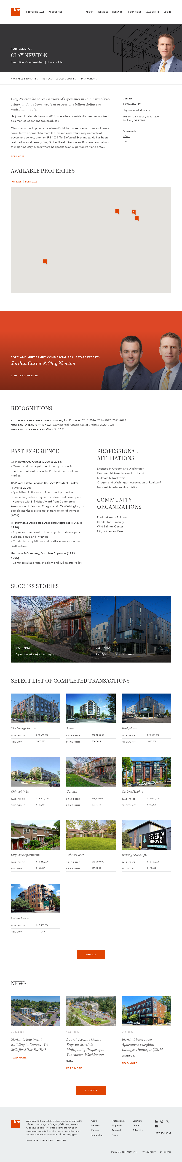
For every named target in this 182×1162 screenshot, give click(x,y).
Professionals (35, 12)
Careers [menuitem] (95, 1130)
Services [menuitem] (95, 1125)
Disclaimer (165, 1151)
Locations (134, 12)
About (89, 12)
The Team (47, 79)
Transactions (88, 79)
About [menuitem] (94, 1121)
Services (103, 12)
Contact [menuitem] (137, 1125)
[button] (45, 262)
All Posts (91, 1090)
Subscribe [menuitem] (138, 1130)
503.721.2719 (133, 103)
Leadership (153, 12)
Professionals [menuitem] (118, 1121)
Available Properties (24, 79)
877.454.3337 (163, 1133)
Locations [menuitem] (137, 1121)
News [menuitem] (115, 1135)
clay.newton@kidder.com (137, 110)
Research (118, 12)
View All (91, 955)
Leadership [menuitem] (97, 1135)
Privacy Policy (149, 1151)
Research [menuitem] (116, 1130)
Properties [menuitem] (117, 1125)
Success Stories (66, 79)
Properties (55, 12)
